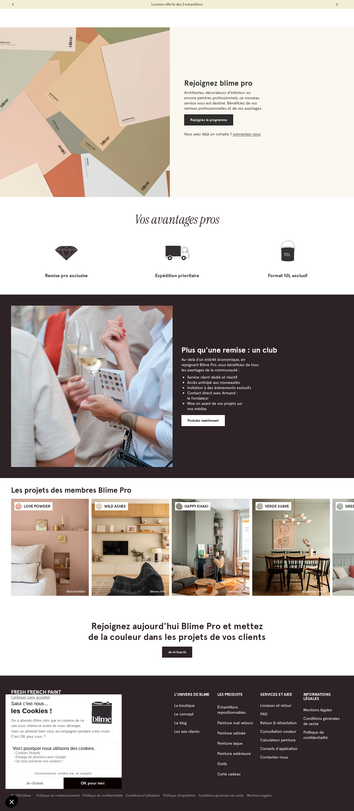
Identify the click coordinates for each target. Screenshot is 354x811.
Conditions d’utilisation (143, 795)
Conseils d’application (279, 748)
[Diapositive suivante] (338, 547)
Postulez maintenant (203, 420)
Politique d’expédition (179, 795)
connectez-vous (247, 134)
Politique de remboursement (58, 795)
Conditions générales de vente (221, 795)
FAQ (263, 714)
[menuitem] (114, 18)
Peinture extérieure (234, 753)
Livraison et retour (275, 705)
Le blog (180, 722)
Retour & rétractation (278, 722)
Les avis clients (186, 731)
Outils (222, 763)
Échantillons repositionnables (231, 710)
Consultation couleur (278, 731)
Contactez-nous (274, 757)
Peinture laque (230, 743)
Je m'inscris (177, 652)
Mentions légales (317, 709)
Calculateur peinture (278, 739)
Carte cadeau (229, 773)
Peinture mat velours (235, 722)
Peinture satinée (231, 733)
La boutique (184, 705)
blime (27, 795)
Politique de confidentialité (315, 735)
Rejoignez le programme (208, 120)
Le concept (184, 714)
